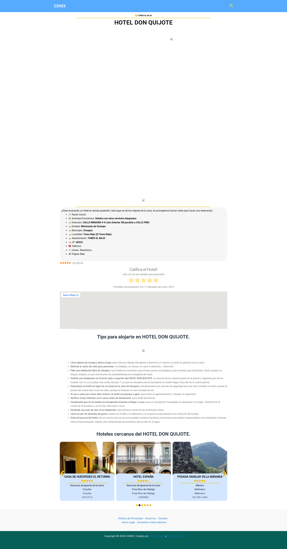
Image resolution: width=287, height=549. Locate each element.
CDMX (60, 6)
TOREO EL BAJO (145, 15)
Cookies (162, 518)
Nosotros (150, 518)
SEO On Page (156, 535)
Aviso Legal (128, 522)
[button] (224, 473)
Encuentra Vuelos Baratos (151, 522)
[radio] (131, 280)
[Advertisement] (143, 77)
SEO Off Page (175, 535)
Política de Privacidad (130, 518)
